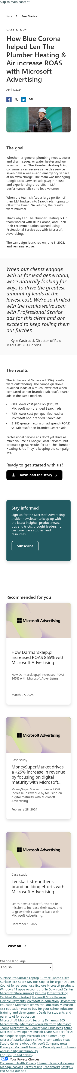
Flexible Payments (13, 1001)
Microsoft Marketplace (16, 1040)
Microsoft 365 (9, 1024)
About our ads (16, 1071)
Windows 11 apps (12, 989)
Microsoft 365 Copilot (25, 1028)
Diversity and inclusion (59, 1047)
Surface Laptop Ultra (54, 978)
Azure (68, 1028)
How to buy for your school (40, 1009)
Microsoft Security (31, 1020)
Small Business (52, 1028)
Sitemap (43, 1063)
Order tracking (57, 993)
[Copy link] (30, 99)
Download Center (61, 989)
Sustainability (28, 1051)
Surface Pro (8, 978)
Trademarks (51, 1067)
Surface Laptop (28, 978)
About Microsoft (33, 1043)
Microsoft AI (8, 1020)
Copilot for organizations (57, 982)
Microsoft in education (43, 1001)
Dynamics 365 (55, 1020)
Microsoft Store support (17, 993)
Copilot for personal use (17, 985)
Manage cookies (11, 1067)
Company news (57, 1043)
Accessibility (9, 1051)
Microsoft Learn (41, 1032)
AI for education (23, 1016)
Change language (13, 961)
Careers (15, 1043)
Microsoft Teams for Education (37, 1005)
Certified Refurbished (15, 997)
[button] (9, 99)
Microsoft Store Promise (49, 997)
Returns (40, 993)
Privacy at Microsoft (14, 1047)
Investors (35, 1047)
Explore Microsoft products (54, 985)
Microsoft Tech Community (46, 1036)
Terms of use (33, 1067)
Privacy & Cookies (61, 1063)
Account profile (37, 989)
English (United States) (16, 1055)
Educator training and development (36, 1010)
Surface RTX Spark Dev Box (19, 982)
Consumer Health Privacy (18, 1063)
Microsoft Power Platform (38, 1024)
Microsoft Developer (14, 1032)
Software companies (47, 1040)
